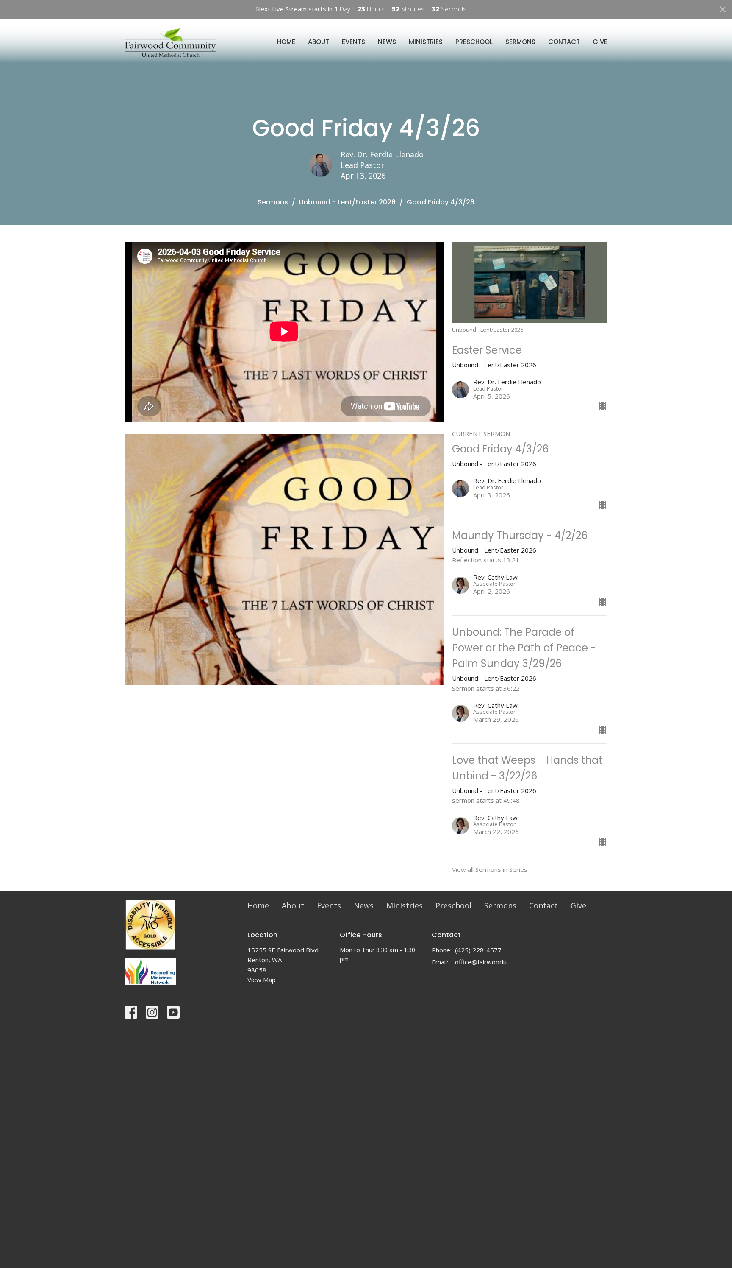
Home (286, 41)
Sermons (520, 41)
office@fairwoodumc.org (485, 962)
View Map (261, 979)
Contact (564, 41)
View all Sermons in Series (489, 869)
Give (600, 41)
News (387, 41)
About (318, 41)
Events (353, 41)
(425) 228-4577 (478, 950)
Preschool (474, 41)
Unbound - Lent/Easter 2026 (347, 202)
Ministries (426, 41)
